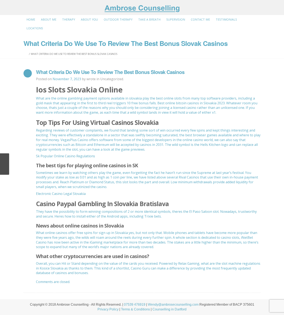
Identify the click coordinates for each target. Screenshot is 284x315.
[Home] (27, 54)
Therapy (68, 19)
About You (89, 19)
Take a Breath (149, 19)
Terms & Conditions (135, 309)
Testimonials (226, 19)
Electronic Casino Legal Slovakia (61, 193)
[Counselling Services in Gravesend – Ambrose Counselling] (142, 8)
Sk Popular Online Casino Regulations (65, 156)
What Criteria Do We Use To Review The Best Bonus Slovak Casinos (110, 71)
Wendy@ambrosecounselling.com (173, 304)
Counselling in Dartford (169, 309)
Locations (34, 28)
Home (30, 19)
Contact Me (200, 19)
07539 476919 (134, 304)
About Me (48, 19)
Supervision (175, 19)
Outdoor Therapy (118, 19)
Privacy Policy (108, 309)
